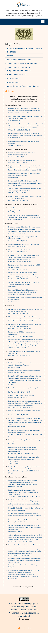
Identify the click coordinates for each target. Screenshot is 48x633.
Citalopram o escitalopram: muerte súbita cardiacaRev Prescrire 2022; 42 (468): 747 (23, 245)
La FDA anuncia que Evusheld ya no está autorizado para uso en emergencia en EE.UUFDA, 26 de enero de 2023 (25, 118)
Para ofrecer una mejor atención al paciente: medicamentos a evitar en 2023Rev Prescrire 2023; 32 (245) (21, 155)
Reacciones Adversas (16, 74)
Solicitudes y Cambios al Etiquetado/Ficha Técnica (19, 69)
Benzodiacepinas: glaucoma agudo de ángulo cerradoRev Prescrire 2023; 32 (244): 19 (24, 371)
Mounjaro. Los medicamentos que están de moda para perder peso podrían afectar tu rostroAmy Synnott (24, 284)
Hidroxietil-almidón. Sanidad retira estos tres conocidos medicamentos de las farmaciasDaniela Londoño (24, 175)
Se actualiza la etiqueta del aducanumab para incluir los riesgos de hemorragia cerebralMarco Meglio (25, 210)
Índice (10, 55)
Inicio (10, 91)
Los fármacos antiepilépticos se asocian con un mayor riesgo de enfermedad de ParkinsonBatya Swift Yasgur (24, 365)
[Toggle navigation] (42, 21)
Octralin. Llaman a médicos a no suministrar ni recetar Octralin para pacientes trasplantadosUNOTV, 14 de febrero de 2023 (24, 191)
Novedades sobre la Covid (19, 59)
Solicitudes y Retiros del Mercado (22, 63)
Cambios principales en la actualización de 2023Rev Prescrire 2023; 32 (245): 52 (22, 161)
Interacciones (13, 78)
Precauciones (13, 82)
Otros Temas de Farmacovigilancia (23, 86)
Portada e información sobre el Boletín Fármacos (24, 50)
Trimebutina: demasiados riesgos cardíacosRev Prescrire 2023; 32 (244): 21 (21, 396)
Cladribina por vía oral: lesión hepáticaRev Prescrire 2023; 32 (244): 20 (20, 251)
